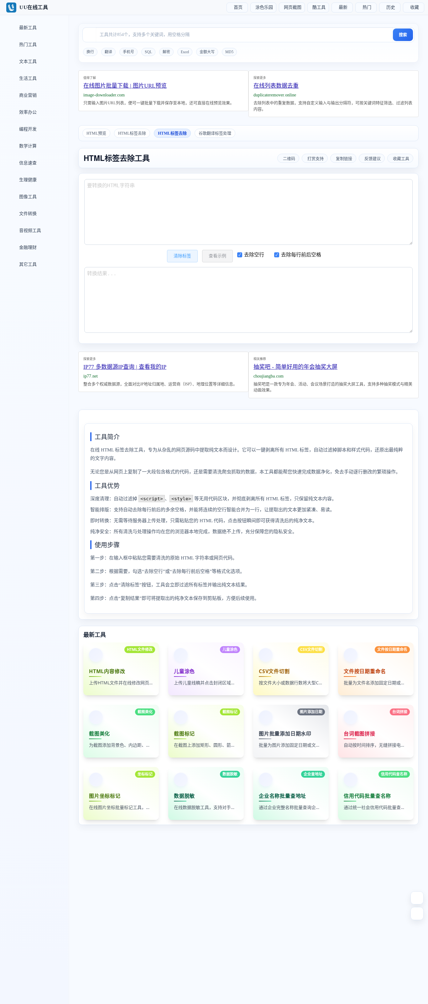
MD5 (229, 52)
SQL (148, 52)
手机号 (128, 52)
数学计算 (27, 146)
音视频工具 (29, 230)
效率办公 (27, 112)
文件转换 (27, 213)
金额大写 (207, 52)
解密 (166, 52)
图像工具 (27, 196)
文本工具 (27, 61)
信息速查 (27, 163)
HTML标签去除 (132, 133)
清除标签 (182, 256)
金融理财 (27, 247)
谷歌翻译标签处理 (215, 133)
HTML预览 (96, 133)
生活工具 (27, 78)
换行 (90, 52)
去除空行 (254, 254)
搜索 (403, 34)
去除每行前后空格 (301, 254)
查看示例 (217, 256)
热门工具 (27, 44)
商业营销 (27, 95)
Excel (185, 52)
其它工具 (27, 264)
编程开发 (27, 129)
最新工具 (27, 27)
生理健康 (27, 180)
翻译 (108, 52)
